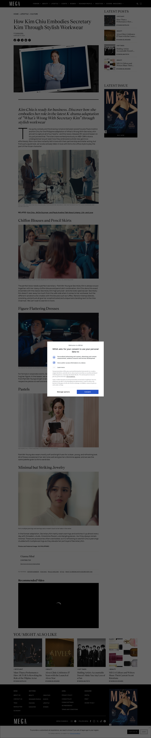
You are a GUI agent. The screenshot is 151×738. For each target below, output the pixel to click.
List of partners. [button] (70, 376)
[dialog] (75, 369)
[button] (75, 367)
